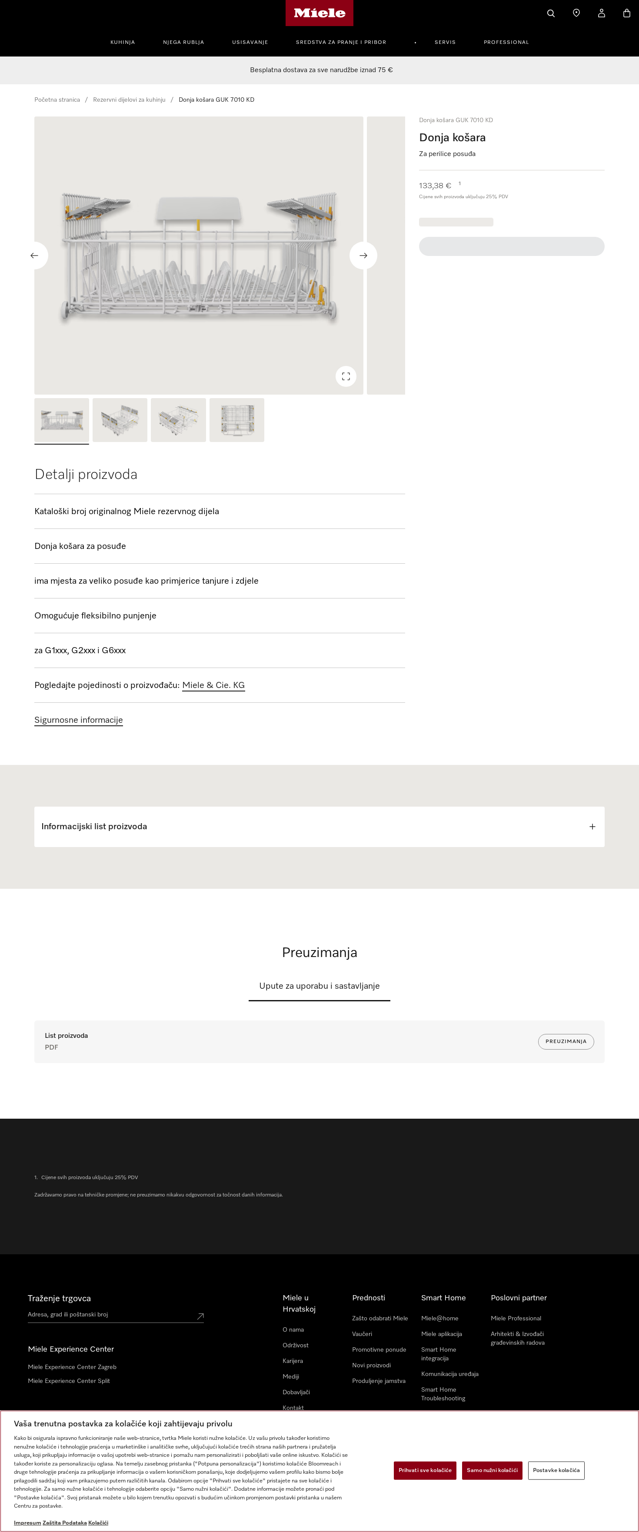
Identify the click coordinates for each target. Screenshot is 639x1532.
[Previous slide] (34, 255)
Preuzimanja (566, 1041)
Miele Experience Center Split (69, 1381)
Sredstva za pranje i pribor (341, 42)
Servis (445, 42)
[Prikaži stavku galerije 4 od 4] (237, 421)
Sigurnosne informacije (78, 720)
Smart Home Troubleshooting (443, 1394)
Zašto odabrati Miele (380, 1319)
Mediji (291, 1377)
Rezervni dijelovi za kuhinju (129, 100)
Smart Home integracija (438, 1354)
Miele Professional (516, 1319)
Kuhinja (122, 42)
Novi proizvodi (371, 1366)
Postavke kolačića (556, 1470)
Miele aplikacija (441, 1334)
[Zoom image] (346, 376)
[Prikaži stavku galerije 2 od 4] (120, 421)
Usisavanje (250, 42)
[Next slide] (363, 255)
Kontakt (293, 1408)
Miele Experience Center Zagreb (72, 1367)
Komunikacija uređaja (450, 1374)
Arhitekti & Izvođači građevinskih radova (518, 1338)
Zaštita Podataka (65, 1523)
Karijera (293, 1361)
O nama (293, 1330)
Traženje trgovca (59, 1298)
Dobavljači (296, 1392)
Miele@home (440, 1319)
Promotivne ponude (379, 1350)
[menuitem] (127, 41)
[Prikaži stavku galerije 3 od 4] (178, 421)
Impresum (27, 1523)
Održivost (296, 1346)
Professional (506, 42)
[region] (219, 255)
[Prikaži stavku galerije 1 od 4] (61, 421)
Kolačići (98, 1523)
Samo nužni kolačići (492, 1470)
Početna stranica (57, 100)
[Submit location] (200, 1316)
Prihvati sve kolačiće (425, 1470)
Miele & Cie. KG (213, 685)
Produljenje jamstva (379, 1381)
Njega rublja (183, 42)
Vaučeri (362, 1334)
